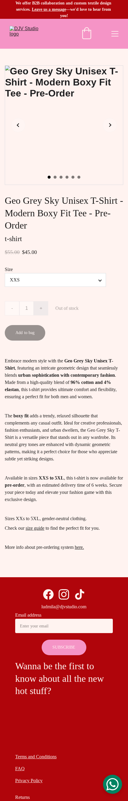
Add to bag (25, 332)
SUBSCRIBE (63, 647)
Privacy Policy (29, 780)
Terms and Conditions (36, 756)
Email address (28, 615)
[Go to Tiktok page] (79, 594)
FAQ (20, 768)
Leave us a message (49, 9)
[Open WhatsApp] (112, 784)
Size (9, 269)
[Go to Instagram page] (64, 594)
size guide (35, 528)
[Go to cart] (86, 34)
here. (79, 547)
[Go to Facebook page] (48, 594)
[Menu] (114, 33)
